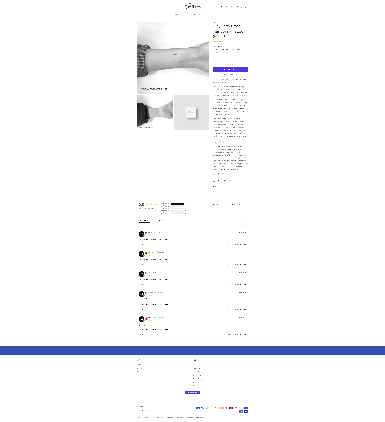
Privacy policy (180, 417)
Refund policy (170, 417)
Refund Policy (197, 379)
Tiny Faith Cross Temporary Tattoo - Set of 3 (153, 239)
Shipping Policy (198, 375)
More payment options (230, 74)
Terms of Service (198, 368)
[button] (177, 14)
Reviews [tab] (143, 220)
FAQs (194, 365)
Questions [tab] (156, 220)
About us (140, 365)
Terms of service (190, 417)
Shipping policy (200, 417)
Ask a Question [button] (221, 205)
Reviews (139, 368)
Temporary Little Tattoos (148, 417)
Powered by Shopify (160, 417)
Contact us (196, 386)
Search (195, 382)
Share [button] (217, 187)
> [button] (198, 340)
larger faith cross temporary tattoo (225, 169)
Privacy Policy (197, 372)
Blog (138, 372)
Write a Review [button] (239, 205)
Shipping (224, 49)
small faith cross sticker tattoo (231, 166)
